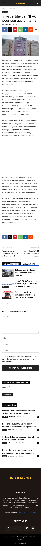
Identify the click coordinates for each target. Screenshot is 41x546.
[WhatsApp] (20, 29)
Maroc (4, 430)
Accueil (4, 9)
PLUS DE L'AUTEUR (28, 264)
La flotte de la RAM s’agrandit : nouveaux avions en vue (31, 253)
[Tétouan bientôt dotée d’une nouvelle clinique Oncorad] (8, 273)
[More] (36, 29)
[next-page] (7, 303)
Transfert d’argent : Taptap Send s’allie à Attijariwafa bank (10, 253)
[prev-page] (3, 303)
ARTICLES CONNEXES (11, 264)
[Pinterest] (15, 29)
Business (12, 9)
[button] (4, 3)
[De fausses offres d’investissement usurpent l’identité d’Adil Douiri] (8, 295)
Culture (5, 416)
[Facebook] (4, 29)
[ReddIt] (30, 29)
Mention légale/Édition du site (26, 537)
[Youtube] (33, 528)
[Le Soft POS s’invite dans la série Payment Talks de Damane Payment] (8, 284)
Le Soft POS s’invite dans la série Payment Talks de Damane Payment (26, 284)
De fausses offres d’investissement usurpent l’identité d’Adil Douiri (26, 295)
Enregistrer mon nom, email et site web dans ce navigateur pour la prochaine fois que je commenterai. (20, 359)
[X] (10, 29)
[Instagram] (14, 528)
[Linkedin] (25, 29)
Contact (20, 539)
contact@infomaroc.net (27, 512)
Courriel (6, 387)
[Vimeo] (26, 528)
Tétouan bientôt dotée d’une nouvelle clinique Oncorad (25, 272)
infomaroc (8, 24)
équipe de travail (9, 537)
